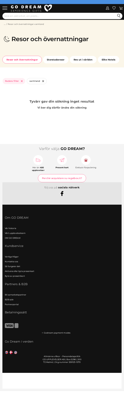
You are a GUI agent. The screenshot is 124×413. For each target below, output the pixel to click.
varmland (34, 81)
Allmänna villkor (52, 356)
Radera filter (12, 81)
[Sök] (119, 16)
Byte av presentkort (15, 276)
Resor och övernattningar (22, 59)
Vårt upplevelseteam (15, 233)
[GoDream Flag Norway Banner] (7, 353)
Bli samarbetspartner (15, 295)
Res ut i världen (83, 59)
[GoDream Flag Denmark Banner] (11, 353)
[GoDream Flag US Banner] (15, 353)
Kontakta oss (11, 261)
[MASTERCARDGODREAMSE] (16, 327)
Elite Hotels (108, 59)
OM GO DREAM (12, 238)
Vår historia (10, 228)
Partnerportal (12, 304)
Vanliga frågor (12, 256)
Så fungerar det (12, 266)
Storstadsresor (56, 59)
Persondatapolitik (71, 356)
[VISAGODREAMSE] (9, 327)
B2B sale (9, 299)
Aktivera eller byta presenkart (19, 271)
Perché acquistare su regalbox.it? (62, 178)
